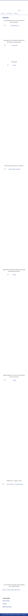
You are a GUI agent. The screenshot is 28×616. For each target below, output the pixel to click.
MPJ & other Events (7, 606)
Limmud (4, 603)
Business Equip (18, 614)
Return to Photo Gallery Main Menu (11, 590)
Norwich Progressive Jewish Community (14, 4)
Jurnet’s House (6, 600)
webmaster (24, 614)
